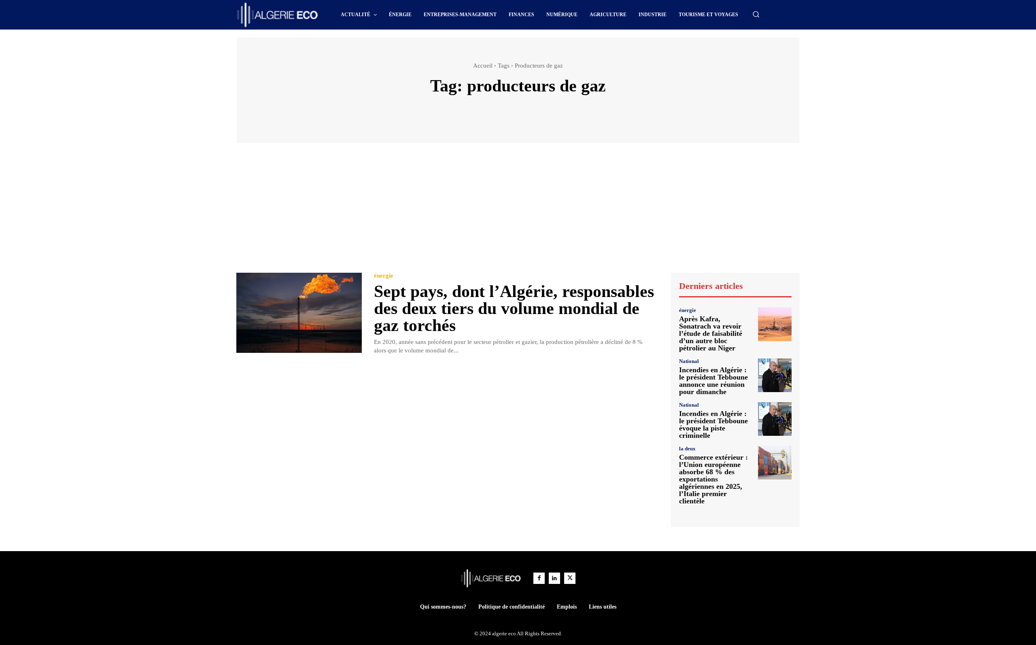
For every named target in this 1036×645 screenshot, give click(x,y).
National (689, 361)
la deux (687, 448)
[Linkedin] (554, 578)
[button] (756, 14)
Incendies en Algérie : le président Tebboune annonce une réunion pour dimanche (713, 381)
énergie (383, 276)
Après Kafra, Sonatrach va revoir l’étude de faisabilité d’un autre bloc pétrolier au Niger (710, 333)
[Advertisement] (518, 211)
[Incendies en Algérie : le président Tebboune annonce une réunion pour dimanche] (775, 375)
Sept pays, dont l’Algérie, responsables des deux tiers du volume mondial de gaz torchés (514, 308)
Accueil (483, 65)
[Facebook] (539, 578)
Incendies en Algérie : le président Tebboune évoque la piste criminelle (713, 424)
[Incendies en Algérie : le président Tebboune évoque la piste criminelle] (775, 419)
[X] (569, 578)
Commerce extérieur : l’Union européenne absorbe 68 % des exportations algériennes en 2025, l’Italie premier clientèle (713, 479)
